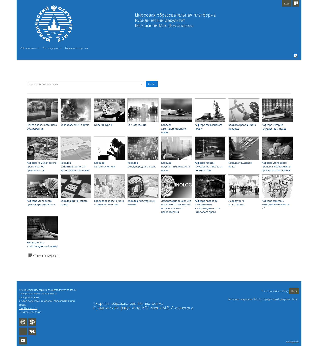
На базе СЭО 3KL (292, 341)
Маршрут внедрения (76, 48)
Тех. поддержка (51, 48)
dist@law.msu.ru (28, 308)
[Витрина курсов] (295, 3)
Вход (286, 3)
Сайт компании (28, 48)
